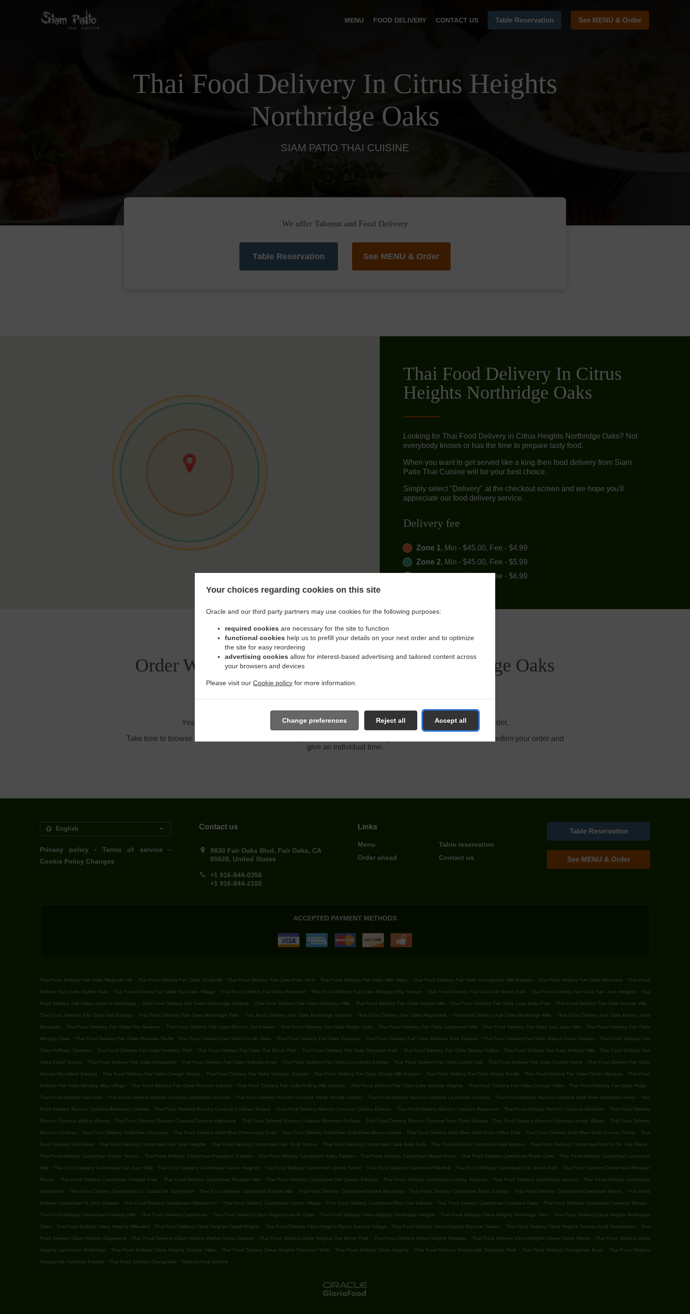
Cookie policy (272, 683)
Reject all (391, 720)
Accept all (451, 720)
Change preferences (314, 720)
